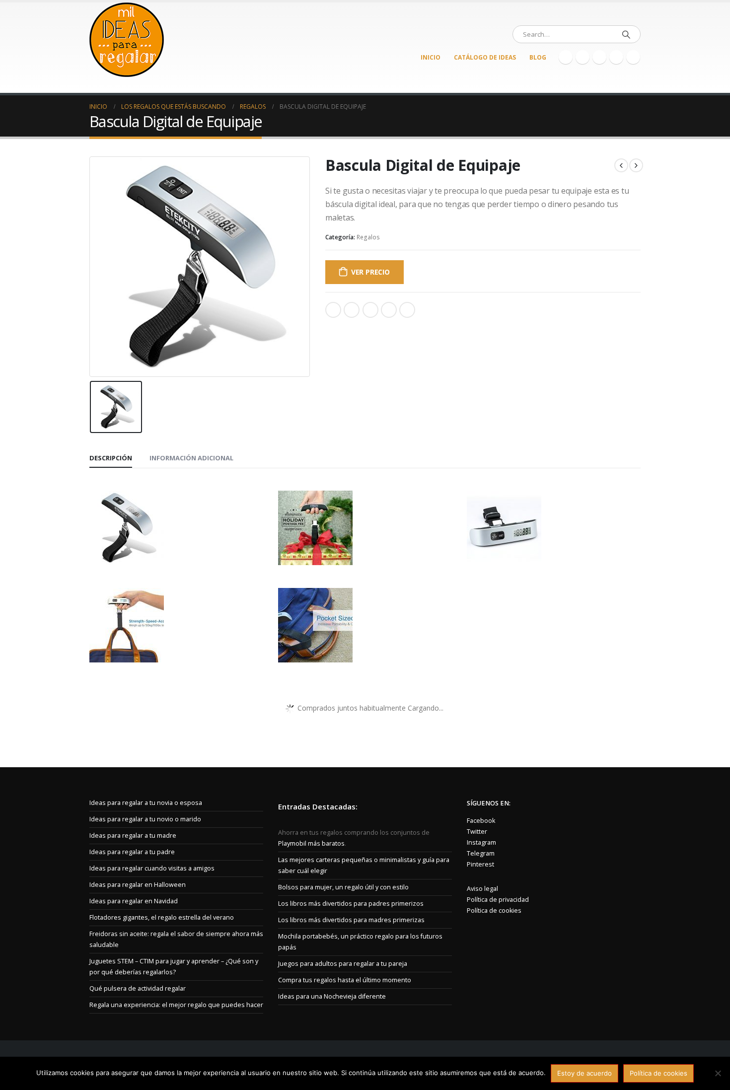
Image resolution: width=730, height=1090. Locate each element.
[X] (582, 57)
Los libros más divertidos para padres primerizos (351, 903)
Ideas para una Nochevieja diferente (332, 996)
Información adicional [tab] (191, 457)
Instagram (481, 842)
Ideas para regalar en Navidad (133, 901)
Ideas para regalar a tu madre (132, 835)
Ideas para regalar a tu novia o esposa (145, 803)
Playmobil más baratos (311, 843)
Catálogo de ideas (485, 57)
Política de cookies (494, 910)
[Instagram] (616, 57)
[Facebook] (566, 57)
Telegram (481, 853)
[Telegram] (633, 57)
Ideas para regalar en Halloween (137, 884)
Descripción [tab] (110, 457)
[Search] (626, 34)
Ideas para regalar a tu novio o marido (145, 819)
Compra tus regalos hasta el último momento (344, 980)
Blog (537, 57)
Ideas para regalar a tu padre (132, 852)
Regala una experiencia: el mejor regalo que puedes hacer (176, 1005)
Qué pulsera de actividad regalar (137, 988)
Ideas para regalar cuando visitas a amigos (152, 868)
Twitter (352, 310)
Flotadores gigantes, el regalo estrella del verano (161, 917)
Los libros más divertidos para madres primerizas (351, 920)
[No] (718, 1073)
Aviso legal (482, 888)
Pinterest (389, 310)
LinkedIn (370, 310)
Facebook (333, 310)
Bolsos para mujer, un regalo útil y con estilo (343, 887)
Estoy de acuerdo (584, 1073)
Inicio (430, 57)
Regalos (368, 237)
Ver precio (370, 272)
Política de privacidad (498, 899)
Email (407, 310)
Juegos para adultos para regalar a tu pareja (342, 963)
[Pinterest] (599, 57)
